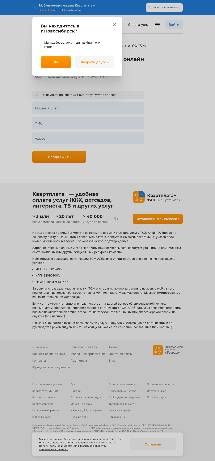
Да (56, 62)
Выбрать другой (94, 62)
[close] (114, 24)
